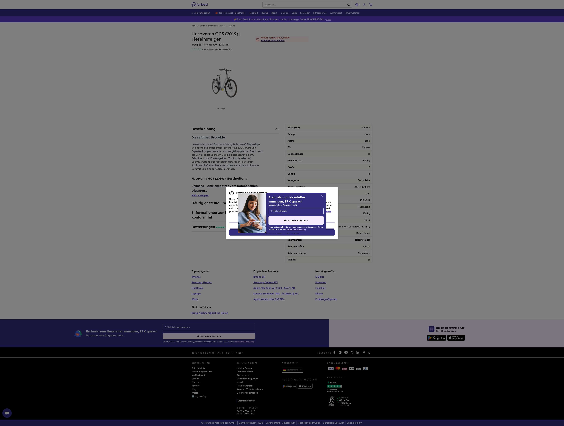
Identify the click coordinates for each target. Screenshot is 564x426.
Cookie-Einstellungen (310, 208)
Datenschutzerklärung (269, 211)
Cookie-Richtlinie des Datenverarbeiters (310, 211)
